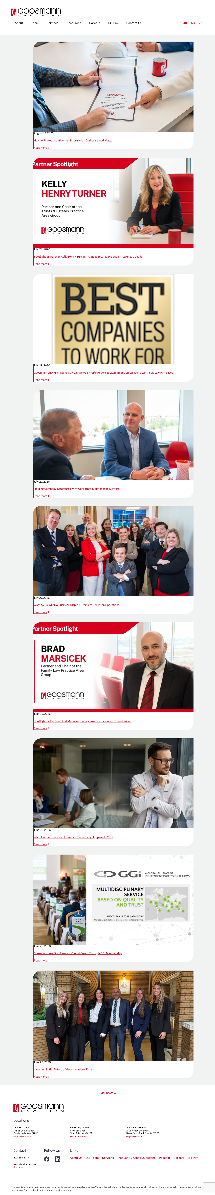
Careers (94, 23)
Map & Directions (22, 1136)
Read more (42, 147)
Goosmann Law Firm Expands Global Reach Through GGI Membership (78, 953)
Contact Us (134, 23)
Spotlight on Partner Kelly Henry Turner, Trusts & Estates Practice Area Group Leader (89, 256)
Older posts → (108, 1093)
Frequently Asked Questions (136, 1157)
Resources (74, 23)
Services (52, 23)
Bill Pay (113, 23)
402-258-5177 (192, 23)
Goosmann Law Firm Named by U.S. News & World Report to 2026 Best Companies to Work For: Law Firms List (103, 372)
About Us (76, 1157)
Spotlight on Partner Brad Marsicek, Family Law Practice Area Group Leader (82, 721)
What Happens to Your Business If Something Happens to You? (73, 837)
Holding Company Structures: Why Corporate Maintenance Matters (76, 488)
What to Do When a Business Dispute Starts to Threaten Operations (76, 605)
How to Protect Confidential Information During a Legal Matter (74, 140)
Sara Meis (18, 1167)
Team (35, 23)
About (19, 23)
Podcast (164, 1157)
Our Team (92, 1157)
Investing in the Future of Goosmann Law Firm (63, 1069)
